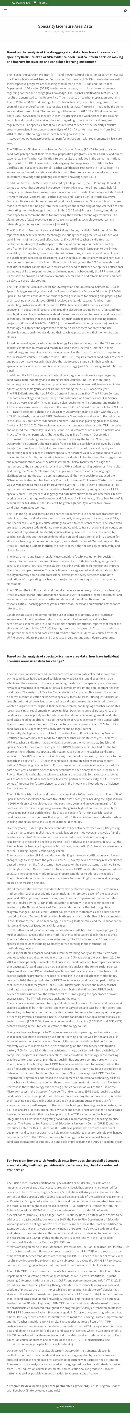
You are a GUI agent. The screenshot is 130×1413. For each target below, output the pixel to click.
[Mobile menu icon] (5, 11)
